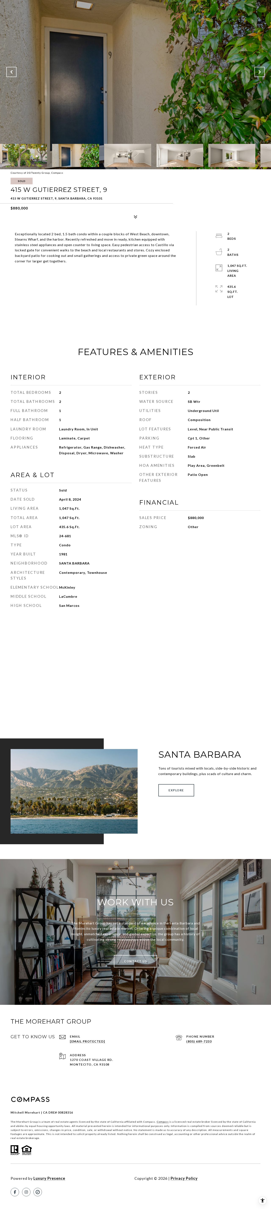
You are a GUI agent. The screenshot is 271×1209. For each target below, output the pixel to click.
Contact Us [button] (135, 961)
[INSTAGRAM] (26, 1192)
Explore (176, 790)
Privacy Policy (184, 1178)
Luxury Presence (49, 1178)
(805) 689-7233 (199, 1041)
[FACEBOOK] (15, 1192)
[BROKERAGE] (37, 1192)
